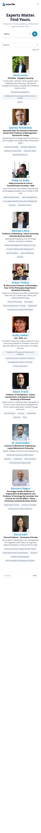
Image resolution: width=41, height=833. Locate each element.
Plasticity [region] (7, 459)
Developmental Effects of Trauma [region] (20, 362)
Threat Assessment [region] (20, 366)
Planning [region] (12, 205)
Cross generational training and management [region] (20, 201)
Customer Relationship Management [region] (20, 249)
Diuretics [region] (34, 553)
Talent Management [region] (29, 197)
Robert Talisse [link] (20, 282)
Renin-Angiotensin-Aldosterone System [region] (20, 561)
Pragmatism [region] (32, 306)
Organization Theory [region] (11, 505)
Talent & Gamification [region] (11, 197)
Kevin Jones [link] (20, 75)
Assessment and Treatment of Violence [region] (20, 358)
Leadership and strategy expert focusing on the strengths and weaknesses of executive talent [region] (20, 140)
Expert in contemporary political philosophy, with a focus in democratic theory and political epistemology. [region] (20, 295)
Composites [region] (17, 459)
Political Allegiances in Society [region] (14, 306)
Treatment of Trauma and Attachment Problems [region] (20, 353)
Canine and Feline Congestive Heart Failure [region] (20, 549)
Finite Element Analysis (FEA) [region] (20, 463)
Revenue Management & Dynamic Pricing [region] (20, 245)
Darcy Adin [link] (20, 534)
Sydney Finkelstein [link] (20, 127)
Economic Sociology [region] (29, 505)
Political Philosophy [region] (15, 302)
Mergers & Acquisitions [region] (12, 151)
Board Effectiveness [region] (20, 155)
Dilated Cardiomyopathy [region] (20, 557)
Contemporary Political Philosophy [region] (20, 310)
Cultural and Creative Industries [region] (20, 509)
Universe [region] (21, 413)
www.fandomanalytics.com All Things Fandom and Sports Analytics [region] (20, 240)
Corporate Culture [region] (24, 205)
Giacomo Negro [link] (20, 488)
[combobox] (17, 34)
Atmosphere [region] (31, 413)
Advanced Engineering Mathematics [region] (20, 455)
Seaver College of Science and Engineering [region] (20, 451)
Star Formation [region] (9, 413)
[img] (20, 64)
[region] (20, 78)
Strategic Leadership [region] (28, 147)
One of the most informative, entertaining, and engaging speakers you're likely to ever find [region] (20, 190)
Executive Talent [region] (30, 151)
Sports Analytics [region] (12, 253)
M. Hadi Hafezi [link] (21, 443)
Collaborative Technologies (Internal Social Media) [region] (20, 97)
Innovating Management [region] (20, 92)
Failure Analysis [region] (30, 459)
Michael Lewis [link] (20, 230)
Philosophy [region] (28, 302)
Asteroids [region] (16, 417)
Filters (35, 50)
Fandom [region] (20, 257)
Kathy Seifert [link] (20, 335)
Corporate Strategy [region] (11, 147)
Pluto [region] (25, 417)
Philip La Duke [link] (20, 180)
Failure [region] (20, 102)
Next (35, 576)
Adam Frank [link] (20, 391)
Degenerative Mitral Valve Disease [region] (15, 553)
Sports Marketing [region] (27, 253)
